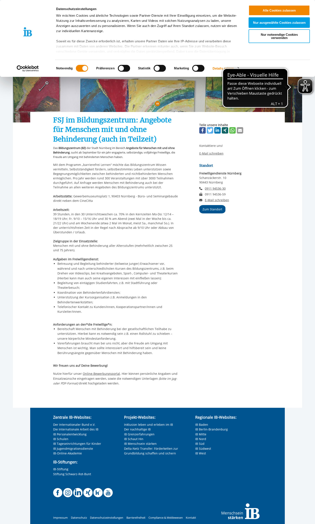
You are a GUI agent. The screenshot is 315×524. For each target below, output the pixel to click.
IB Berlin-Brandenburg (211, 429)
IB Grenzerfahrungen (139, 434)
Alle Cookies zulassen (279, 10)
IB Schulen (60, 439)
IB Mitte (200, 434)
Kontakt (191, 518)
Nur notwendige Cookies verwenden (279, 36)
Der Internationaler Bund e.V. (74, 425)
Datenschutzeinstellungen (106, 518)
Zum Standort (212, 209)
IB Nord (200, 439)
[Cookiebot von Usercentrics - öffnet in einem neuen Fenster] (27, 68)
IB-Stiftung (60, 469)
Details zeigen (223, 68)
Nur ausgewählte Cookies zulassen (279, 22)
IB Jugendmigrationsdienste (73, 449)
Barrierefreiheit (136, 518)
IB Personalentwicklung (70, 434)
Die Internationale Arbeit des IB (75, 429)
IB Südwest (203, 449)
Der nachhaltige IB (137, 429)
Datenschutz (79, 518)
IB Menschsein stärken (140, 444)
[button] (202, 130)
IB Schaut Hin (133, 439)
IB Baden (201, 425)
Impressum (60, 518)
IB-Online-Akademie (67, 453)
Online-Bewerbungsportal (101, 374)
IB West (200, 453)
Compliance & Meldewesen (165, 518)
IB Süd (199, 444)
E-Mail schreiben (211, 153)
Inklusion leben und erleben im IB (148, 425)
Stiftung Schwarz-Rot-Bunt (72, 474)
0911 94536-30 (215, 188)
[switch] (124, 68)
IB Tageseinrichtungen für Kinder (77, 444)
